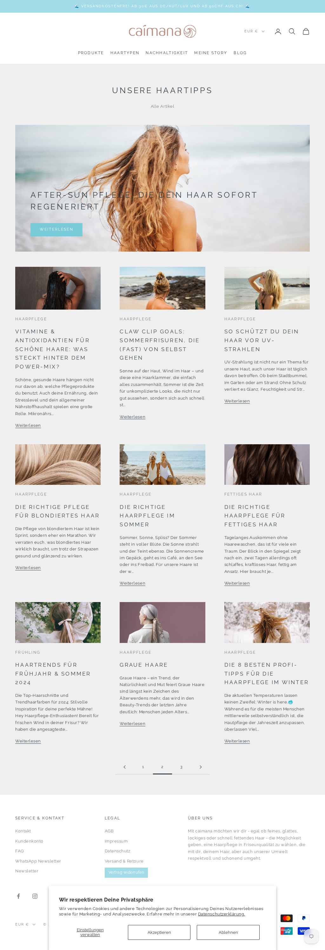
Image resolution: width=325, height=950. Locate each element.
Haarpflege (31, 319)
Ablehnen (228, 932)
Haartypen (125, 53)
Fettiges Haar (243, 494)
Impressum (116, 841)
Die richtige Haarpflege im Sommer (147, 516)
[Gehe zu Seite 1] (124, 767)
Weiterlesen (56, 229)
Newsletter (26, 871)
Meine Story (210, 53)
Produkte (91, 53)
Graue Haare (144, 665)
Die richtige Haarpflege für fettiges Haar (255, 516)
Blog (240, 53)
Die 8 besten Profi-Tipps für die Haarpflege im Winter (266, 673)
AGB (109, 831)
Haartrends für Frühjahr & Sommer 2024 (53, 673)
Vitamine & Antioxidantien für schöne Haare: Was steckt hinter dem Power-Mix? (52, 349)
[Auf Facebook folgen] (18, 896)
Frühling (27, 652)
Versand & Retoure (124, 861)
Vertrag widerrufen (126, 872)
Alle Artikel (162, 106)
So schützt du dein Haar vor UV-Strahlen (261, 340)
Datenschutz (117, 851)
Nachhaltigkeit (167, 53)
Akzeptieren (159, 932)
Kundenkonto (29, 841)
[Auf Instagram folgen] (35, 896)
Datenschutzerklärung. (221, 914)
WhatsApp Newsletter (38, 861)
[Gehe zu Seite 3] (200, 767)
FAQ (19, 851)
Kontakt (23, 831)
